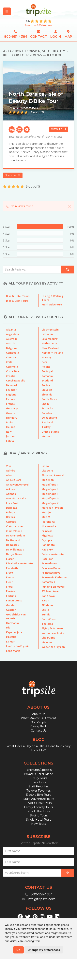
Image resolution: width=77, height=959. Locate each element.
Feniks (10, 577)
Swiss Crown (49, 619)
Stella (45, 609)
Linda (45, 466)
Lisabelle (47, 470)
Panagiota (48, 545)
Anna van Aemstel (17, 484)
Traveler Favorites (38, 790)
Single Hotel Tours (38, 819)
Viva (8, 466)
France (10, 404)
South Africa (49, 399)
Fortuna (11, 596)
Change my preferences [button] (44, 949)
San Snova (48, 596)
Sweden (47, 413)
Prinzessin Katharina (55, 577)
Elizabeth (12, 568)
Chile (9, 362)
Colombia (12, 366)
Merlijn (46, 512)
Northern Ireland (52, 352)
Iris (8, 627)
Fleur (9, 582)
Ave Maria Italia (16, 498)
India (9, 422)
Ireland (10, 427)
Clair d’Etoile (14, 531)
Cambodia (12, 352)
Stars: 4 (11, 175)
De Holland (13, 540)
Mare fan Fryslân (52, 507)
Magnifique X (50, 503)
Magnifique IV (50, 498)
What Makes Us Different (38, 718)
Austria (10, 343)
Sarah (45, 600)
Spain (45, 404)
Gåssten (11, 609)
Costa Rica (12, 371)
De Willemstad (15, 549)
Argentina (12, 334)
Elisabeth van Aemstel (20, 563)
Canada (11, 357)
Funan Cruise (14, 600)
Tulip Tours (38, 782)
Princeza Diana (51, 568)
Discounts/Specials (39, 770)
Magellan (48, 480)
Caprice (11, 521)
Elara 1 (10, 559)
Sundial (46, 614)
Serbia (46, 385)
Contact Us (38, 730)
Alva (9, 475)
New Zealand (50, 348)
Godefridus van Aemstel (16, 616)
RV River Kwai (50, 591)
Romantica (48, 582)
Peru (45, 362)
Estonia (10, 399)
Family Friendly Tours (38, 807)
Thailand (47, 422)
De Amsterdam (15, 535)
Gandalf (11, 605)
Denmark (12, 385)
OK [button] (18, 949)
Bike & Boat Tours (17, 300)
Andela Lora (14, 480)
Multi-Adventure (52, 304)
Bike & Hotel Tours (17, 296)
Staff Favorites (39, 786)
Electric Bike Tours (38, 795)
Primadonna (49, 563)
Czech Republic (15, 380)
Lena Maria (13, 651)
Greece (10, 413)
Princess (47, 531)
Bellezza (11, 507)
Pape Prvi (48, 549)
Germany (12, 408)
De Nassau (12, 545)
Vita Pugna (48, 637)
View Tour (58, 129)
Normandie (49, 526)
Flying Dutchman (52, 628)
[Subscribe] (67, 873)
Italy (9, 431)
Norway (47, 357)
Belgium (11, 348)
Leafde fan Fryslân (17, 646)
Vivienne (47, 642)
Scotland (47, 380)
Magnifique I (50, 484)
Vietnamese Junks (53, 633)
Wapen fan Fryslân (53, 647)
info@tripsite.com (41, 899)
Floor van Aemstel (53, 475)
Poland (46, 366)
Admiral (11, 470)
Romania (47, 376)
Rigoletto (47, 535)
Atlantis (11, 494)
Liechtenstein (50, 329)
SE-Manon (48, 605)
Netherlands (49, 343)
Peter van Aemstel (53, 554)
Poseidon (47, 559)
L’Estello (11, 637)
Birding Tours (39, 815)
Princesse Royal (51, 572)
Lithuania (48, 334)
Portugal (47, 371)
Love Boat (12, 503)
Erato (9, 572)
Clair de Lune (14, 526)
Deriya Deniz (14, 554)
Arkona (10, 489)
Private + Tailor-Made (38, 774)
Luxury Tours (38, 778)
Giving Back (38, 726)
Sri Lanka (47, 408)
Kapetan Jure (14, 632)
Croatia (10, 376)
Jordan (10, 436)
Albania (11, 329)
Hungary (11, 417)
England (11, 394)
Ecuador (11, 390)
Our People (38, 722)
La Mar (10, 641)
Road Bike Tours (38, 811)
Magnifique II (50, 489)
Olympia (47, 540)
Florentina (48, 521)
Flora (9, 586)
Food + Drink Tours (39, 803)
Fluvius (10, 591)
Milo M (46, 517)
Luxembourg (50, 339)
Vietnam (47, 436)
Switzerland (49, 417)
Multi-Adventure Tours (38, 799)
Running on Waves (53, 586)
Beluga (10, 512)
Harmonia (12, 623)
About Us (38, 714)
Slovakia (47, 390)
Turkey (46, 427)
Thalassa (47, 624)
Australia (12, 339)
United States (50, 431)
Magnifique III (50, 494)
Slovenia (47, 394)
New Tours (38, 824)
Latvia (10, 441)
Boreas (10, 517)
